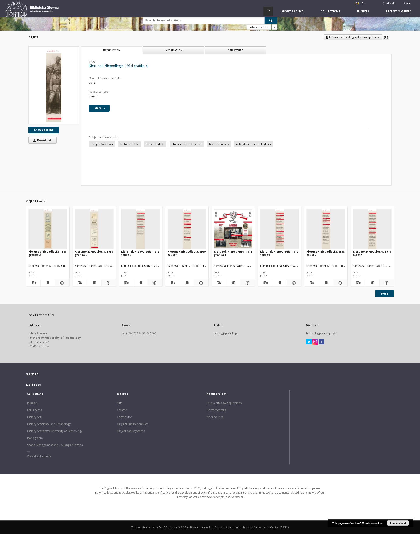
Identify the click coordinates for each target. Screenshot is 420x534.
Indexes (363, 11)
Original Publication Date (133, 424)
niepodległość (155, 144)
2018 (92, 83)
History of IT (35, 417)
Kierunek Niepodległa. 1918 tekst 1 (372, 253)
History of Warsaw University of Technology (54, 431)
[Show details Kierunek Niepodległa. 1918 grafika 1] (247, 283)
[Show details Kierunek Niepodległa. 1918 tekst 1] (386, 283)
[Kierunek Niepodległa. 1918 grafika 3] (48, 229)
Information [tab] (173, 50)
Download (44, 140)
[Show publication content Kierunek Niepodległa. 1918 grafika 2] (94, 283)
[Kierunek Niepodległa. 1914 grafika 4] (53, 85)
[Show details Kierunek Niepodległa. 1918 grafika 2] (108, 283)
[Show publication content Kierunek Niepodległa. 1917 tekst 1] (279, 283)
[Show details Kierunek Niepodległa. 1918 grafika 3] (61, 283)
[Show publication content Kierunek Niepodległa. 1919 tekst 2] (140, 283)
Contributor (124, 417)
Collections (330, 11)
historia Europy (219, 144)
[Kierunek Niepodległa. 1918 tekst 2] (326, 229)
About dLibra (215, 417)
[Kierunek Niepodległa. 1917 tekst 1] (279, 229)
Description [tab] (111, 50)
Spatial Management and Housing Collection (55, 445)
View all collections (39, 456)
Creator (122, 410)
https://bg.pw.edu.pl (319, 333)
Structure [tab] (235, 50)
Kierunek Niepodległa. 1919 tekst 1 (187, 253)
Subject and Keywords (131, 431)
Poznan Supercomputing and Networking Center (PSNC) (252, 527)
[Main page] (268, 11)
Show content (43, 130)
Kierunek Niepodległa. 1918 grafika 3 (47, 253)
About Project (292, 11)
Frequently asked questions (224, 403)
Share (407, 3)
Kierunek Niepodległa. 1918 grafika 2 (94, 253)
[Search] (271, 20)
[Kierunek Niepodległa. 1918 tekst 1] (372, 229)
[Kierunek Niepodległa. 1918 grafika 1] (233, 229)
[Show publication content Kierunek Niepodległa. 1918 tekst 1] (372, 283)
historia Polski (129, 144)
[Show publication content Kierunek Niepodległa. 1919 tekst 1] (187, 283)
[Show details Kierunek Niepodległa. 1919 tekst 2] (154, 283)
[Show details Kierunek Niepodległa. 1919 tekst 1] (201, 283)
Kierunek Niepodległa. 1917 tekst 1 (279, 253)
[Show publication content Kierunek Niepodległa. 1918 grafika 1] (233, 283)
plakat (92, 96)
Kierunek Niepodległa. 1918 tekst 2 (325, 253)
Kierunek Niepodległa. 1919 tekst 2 (140, 253)
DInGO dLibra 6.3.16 (172, 527)
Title (119, 403)
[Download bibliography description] (33, 283)
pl (363, 3)
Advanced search (258, 27)
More (384, 293)
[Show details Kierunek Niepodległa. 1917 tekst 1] (293, 283)
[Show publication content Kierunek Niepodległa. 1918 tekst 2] (326, 283)
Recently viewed (398, 11)
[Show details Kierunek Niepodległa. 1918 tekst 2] (339, 283)
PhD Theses (34, 410)
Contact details (216, 410)
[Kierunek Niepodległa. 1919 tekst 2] (140, 229)
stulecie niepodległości (187, 144)
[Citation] (386, 37)
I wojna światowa (102, 144)
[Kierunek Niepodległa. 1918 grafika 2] (94, 229)
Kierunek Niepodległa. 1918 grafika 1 (233, 253)
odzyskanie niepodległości (253, 144)
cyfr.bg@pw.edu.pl (226, 333)
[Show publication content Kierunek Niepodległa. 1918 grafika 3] (48, 283)
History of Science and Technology (49, 424)
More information (372, 523)
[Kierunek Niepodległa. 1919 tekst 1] (187, 229)
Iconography (35, 438)
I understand (398, 523)
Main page (33, 385)
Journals (32, 403)
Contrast (388, 3)
